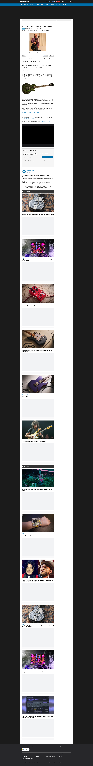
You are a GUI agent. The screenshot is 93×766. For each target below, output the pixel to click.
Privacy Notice (27, 161)
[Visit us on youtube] (58, 1)
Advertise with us (37, 756)
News (23, 28)
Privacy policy (61, 753)
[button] (71, 1)
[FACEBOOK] (28, 172)
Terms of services (37, 160)
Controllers (37, 4)
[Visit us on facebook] (53, 1)
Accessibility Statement (50, 756)
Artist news (26, 4)
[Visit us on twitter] (54, 1)
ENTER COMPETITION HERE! (30, 112)
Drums (42, 4)
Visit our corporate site (60, 746)
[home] (21, 4)
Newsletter (52, 55)
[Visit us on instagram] (56, 1)
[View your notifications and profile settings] (67, 2)
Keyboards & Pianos (50, 4)
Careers (60, 756)
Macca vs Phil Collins (45, 20)
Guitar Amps (58, 4)
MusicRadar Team (29, 28)
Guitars (31, 4)
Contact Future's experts (38, 753)
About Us (23, 753)
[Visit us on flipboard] (59, 1)
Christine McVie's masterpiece (32, 20)
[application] (38, 135)
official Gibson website (46, 121)
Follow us (46, 55)
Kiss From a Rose (65, 20)
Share (24, 55)
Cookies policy (24, 756)
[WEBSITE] (29, 172)
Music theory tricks (55, 20)
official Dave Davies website (28, 118)
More (64, 4)
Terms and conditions (50, 753)
